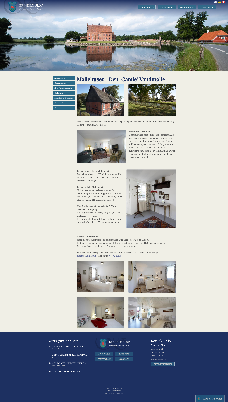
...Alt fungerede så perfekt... (69, 355)
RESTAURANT (166, 7)
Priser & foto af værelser (63, 98)
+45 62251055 (116, 255)
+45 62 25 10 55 (157, 356)
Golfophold (58, 93)
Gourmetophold (60, 83)
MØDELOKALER (187, 7)
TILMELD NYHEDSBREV (162, 364)
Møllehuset (58, 103)
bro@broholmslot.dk (87, 255)
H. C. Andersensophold (63, 88)
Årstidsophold (59, 78)
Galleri (56, 108)
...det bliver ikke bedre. (66, 371)
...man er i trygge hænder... (68, 346)
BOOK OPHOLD (146, 7)
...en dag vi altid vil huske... (69, 363)
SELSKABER (207, 7)
